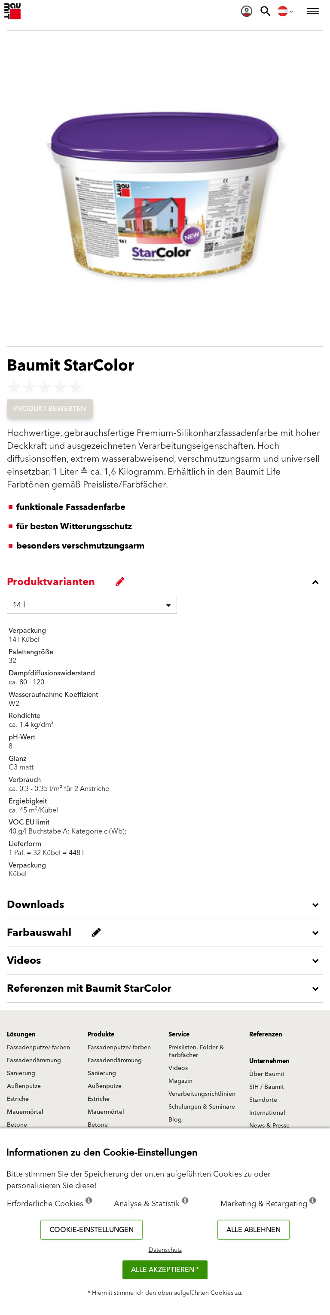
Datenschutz (165, 1250)
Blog (175, 1120)
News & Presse (269, 1126)
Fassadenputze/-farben (38, 1047)
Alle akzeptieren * (165, 1270)
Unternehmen (269, 1061)
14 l (18, 605)
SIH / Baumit (266, 1087)
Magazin (180, 1081)
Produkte (101, 1035)
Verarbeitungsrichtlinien (201, 1094)
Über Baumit (266, 1074)
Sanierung (21, 1073)
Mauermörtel (25, 1112)
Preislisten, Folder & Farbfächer (196, 1051)
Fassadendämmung (34, 1060)
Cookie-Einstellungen (91, 1230)
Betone (17, 1125)
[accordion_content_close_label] (167, 582)
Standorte (263, 1100)
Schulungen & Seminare (201, 1107)
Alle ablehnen (253, 1230)
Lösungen (21, 1035)
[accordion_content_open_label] (167, 905)
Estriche (18, 1099)
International (267, 1113)
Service (178, 1035)
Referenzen (265, 1035)
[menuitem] (247, 11)
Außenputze (24, 1086)
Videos (178, 1068)
